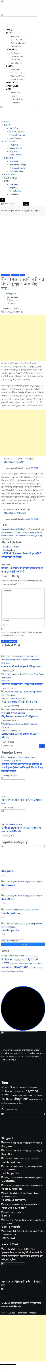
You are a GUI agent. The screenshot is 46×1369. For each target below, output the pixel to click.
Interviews (15, 102)
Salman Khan (33, 968)
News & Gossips (18, 713)
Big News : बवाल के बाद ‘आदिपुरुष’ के (19, 716)
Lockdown (16, 532)
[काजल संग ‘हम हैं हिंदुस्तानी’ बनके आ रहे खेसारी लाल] (13, 786)
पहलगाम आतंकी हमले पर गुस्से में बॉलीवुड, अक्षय (21, 666)
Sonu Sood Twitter (15, 536)
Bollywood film (18, 960)
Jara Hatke (15, 93)
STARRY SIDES (12, 86)
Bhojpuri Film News (20, 956)
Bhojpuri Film (7, 955)
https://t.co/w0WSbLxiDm (15, 513)
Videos (19, 824)
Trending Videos (8, 824)
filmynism (12, 293)
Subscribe (23, 944)
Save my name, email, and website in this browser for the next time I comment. (21, 634)
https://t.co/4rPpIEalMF (14, 462)
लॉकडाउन (9, 539)
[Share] (10, 1364)
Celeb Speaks (16, 63)
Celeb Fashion (17, 46)
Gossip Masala (17, 56)
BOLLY (9, 33)
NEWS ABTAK (12, 83)
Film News (6, 967)
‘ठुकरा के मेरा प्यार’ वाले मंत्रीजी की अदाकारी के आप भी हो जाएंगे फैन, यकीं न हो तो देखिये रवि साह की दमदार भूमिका (22, 767)
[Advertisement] (23, 240)
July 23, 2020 (32, 468)
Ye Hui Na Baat (17, 99)
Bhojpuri (4, 796)
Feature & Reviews (18, 43)
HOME (9, 30)
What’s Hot (15, 69)
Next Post (5, 565)
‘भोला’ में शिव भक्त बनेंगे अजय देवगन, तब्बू (19, 702)
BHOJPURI (10, 66)
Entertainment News (34, 964)
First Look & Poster (18, 76)
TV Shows (15, 53)
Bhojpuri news (32, 956)
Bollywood (5, 663)
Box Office (15, 36)
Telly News (15, 60)
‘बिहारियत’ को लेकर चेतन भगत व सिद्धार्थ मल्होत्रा (22, 684)
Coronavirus (6, 529)
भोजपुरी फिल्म (20, 971)
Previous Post (9, 550)
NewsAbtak (16, 730)
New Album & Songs (19, 73)
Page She (15, 96)
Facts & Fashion (17, 79)
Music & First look (18, 40)
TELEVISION (11, 50)
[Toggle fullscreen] (6, 1364)
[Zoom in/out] (2, 1364)
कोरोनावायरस (27, 536)
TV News (13, 971)
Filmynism (7, 532)
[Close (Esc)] (14, 1364)
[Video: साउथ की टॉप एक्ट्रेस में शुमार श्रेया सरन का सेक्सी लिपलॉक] (13, 816)
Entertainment (22, 964)
